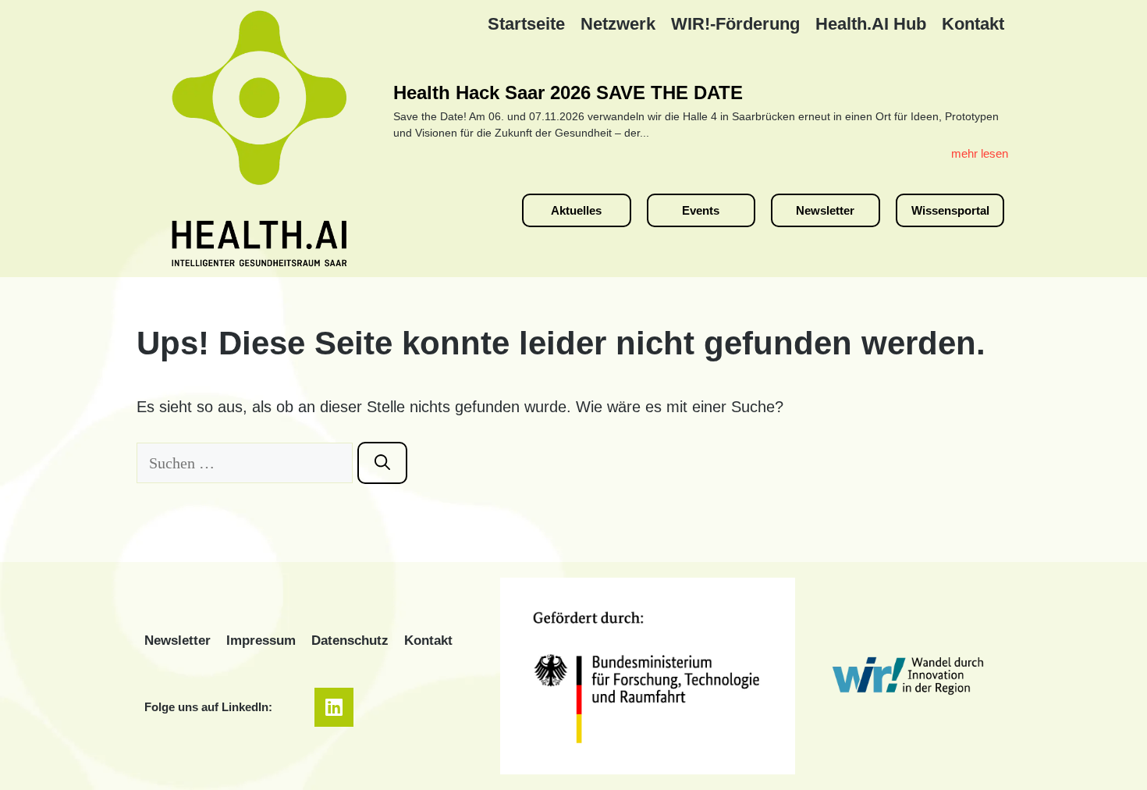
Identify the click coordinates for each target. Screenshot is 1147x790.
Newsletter (177, 640)
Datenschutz (350, 640)
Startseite (526, 24)
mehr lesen (979, 153)
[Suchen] (382, 463)
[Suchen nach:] (247, 463)
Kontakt (428, 640)
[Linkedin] (333, 707)
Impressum (261, 640)
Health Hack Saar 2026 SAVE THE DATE (568, 92)
